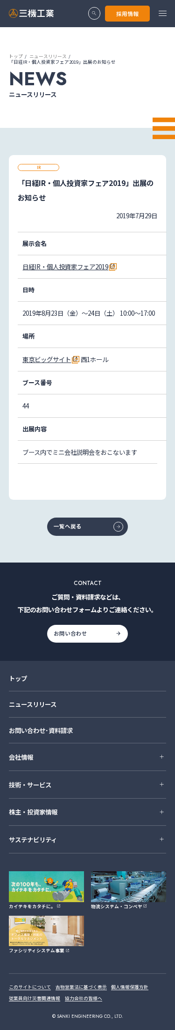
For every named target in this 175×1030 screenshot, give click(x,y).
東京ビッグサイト (46, 359)
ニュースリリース (48, 56)
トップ (16, 56)
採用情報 (127, 13)
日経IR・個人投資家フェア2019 (65, 266)
